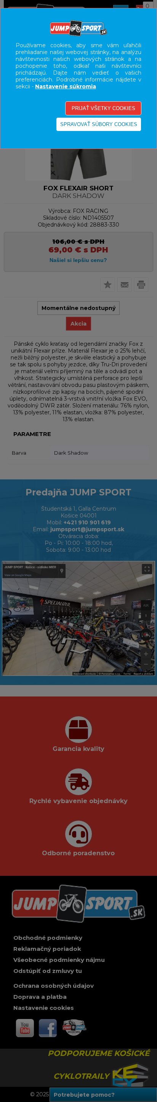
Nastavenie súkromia (65, 86)
